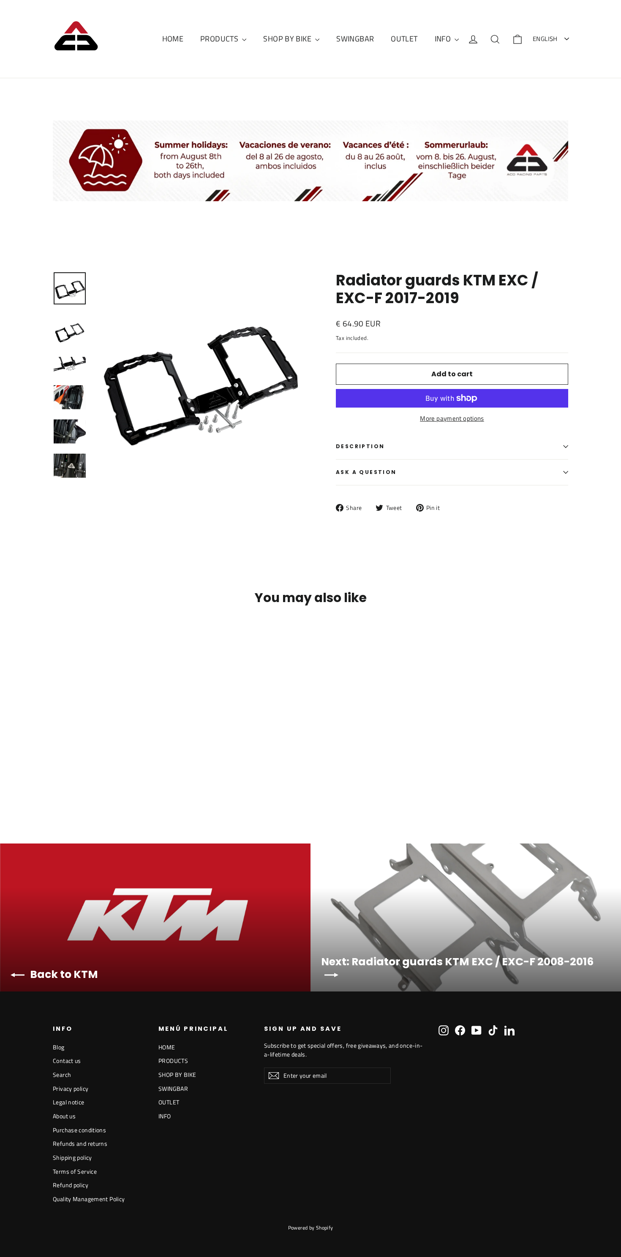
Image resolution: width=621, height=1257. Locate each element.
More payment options (452, 418)
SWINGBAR (355, 38)
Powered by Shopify (310, 1228)
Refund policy (70, 1184)
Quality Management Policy (89, 1198)
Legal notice (68, 1102)
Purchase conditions (79, 1130)
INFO (444, 38)
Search (62, 1074)
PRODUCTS (220, 38)
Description (360, 446)
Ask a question (366, 472)
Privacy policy (70, 1088)
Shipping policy (72, 1157)
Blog (59, 1047)
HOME (173, 38)
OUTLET (404, 38)
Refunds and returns (80, 1143)
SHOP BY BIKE (288, 38)
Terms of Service (75, 1171)
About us (64, 1116)
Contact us (67, 1060)
